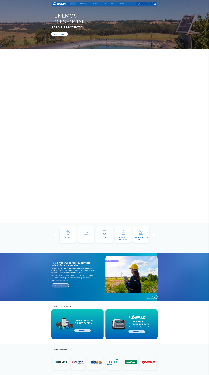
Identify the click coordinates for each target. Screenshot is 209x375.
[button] (154, 235)
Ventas (121, 3)
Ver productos (83, 330)
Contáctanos (59, 34)
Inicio (72, 3)
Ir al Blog (152, 297)
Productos (94, 3)
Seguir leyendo (59, 285)
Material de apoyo (109, 3)
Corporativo (82, 3)
